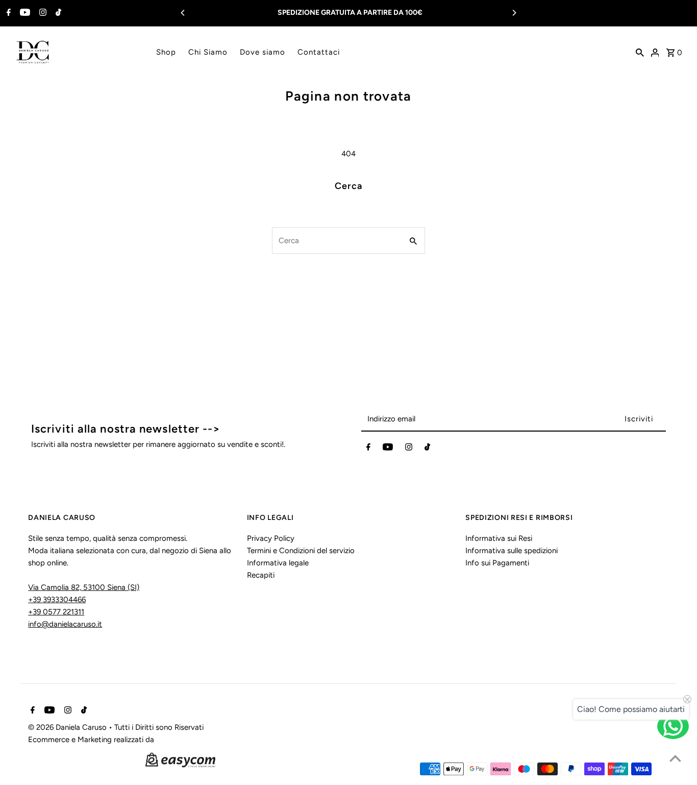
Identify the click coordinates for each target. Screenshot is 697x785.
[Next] (513, 12)
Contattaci (318, 52)
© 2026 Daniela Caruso (68, 727)
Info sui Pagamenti (497, 562)
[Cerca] (639, 52)
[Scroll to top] (675, 758)
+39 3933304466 (57, 599)
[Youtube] (23, 13)
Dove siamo (262, 52)
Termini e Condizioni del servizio (301, 550)
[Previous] (183, 12)
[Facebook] (7, 13)
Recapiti (261, 575)
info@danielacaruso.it (65, 624)
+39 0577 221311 (56, 611)
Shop (166, 52)
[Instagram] (41, 13)
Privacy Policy (270, 538)
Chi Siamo (208, 52)
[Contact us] (673, 726)
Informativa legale (278, 562)
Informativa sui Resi (498, 538)
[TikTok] (57, 13)
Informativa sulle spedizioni (511, 550)
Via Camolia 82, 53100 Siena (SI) (83, 587)
